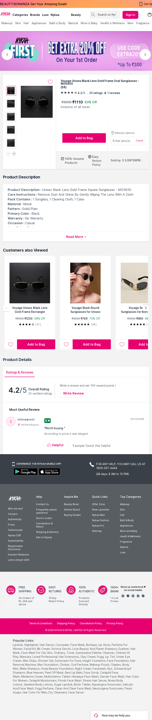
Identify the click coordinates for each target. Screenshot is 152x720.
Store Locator (44, 518)
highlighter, (31, 644)
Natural (124, 547)
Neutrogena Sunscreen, (108, 688)
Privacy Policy (115, 623)
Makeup (124, 504)
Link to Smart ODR (18, 559)
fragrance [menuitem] (142, 23)
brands (35, 14)
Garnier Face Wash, (112, 676)
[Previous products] (6, 308)
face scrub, (91, 672)
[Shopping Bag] (149, 14)
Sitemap (97, 530)
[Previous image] (8, 154)
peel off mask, (54, 672)
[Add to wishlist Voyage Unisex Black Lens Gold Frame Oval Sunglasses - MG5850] (50, 81)
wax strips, (30, 660)
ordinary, (60, 652)
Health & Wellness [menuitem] (112, 23)
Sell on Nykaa (44, 537)
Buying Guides (72, 514)
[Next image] (14, 154)
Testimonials (15, 530)
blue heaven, (35, 672)
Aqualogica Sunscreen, (107, 684)
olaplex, (116, 664)
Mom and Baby (128, 530)
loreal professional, (45, 656)
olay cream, (88, 656)
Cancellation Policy (91, 623)
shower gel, (46, 660)
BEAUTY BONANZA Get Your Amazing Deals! (33, 4)
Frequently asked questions (46, 511)
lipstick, (18, 644)
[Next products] (145, 308)
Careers (13, 513)
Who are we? (15, 508)
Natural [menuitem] (73, 23)
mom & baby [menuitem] (89, 23)
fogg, (100, 656)
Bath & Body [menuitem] (57, 23)
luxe (45, 14)
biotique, (92, 644)
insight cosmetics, (94, 660)
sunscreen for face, (68, 660)
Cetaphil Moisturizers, (43, 680)
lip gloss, (104, 644)
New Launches (100, 509)
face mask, (77, 644)
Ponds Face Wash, (70, 680)
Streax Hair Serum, (95, 680)
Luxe (122, 552)
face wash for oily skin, (37, 652)
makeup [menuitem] (6, 23)
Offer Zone (98, 504)
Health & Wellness (130, 536)
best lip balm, (74, 672)
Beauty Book (71, 504)
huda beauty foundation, (57, 668)
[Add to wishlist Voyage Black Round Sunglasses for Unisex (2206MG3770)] (66, 344)
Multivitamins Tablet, (57, 676)
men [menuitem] (130, 23)
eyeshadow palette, (89, 652)
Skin (122, 509)
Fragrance (126, 541)
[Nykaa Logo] (5, 14)
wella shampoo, (30, 668)
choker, (65, 664)
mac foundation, (48, 664)
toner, (70, 652)
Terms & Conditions (40, 623)
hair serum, (47, 644)
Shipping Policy (66, 623)
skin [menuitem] (18, 23)
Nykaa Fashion (100, 520)
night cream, (83, 668)
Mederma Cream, (32, 676)
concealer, (62, 644)
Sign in (130, 14)
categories (20, 14)
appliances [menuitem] (39, 23)
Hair (122, 514)
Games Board (72, 509)
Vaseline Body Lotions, (38, 684)
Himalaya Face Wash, (85, 676)
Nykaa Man (98, 514)
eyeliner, (124, 648)
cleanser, (109, 652)
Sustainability (15, 540)
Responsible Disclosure (15, 548)
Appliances (126, 525)
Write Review (73, 393)
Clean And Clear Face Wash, (73, 688)
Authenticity (15, 519)
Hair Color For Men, (35, 692)
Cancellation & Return (44, 525)
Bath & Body (127, 520)
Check (139, 140)
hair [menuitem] (26, 23)
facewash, (99, 668)
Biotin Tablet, (82, 684)
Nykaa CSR (14, 535)
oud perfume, (80, 664)
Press (11, 524)
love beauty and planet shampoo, (95, 648)
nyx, (110, 668)
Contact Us (42, 504)
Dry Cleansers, (57, 692)
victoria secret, (61, 648)
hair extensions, (69, 656)
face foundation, (118, 660)
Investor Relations (18, 554)
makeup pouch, (100, 664)
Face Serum (76, 692)
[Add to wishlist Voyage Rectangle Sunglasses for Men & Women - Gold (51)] (122, 344)
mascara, (25, 656)
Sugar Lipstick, (63, 684)
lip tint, (110, 656)
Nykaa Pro (98, 525)
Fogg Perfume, (44, 688)
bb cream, (43, 648)
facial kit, (30, 648)
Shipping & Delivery (47, 531)
